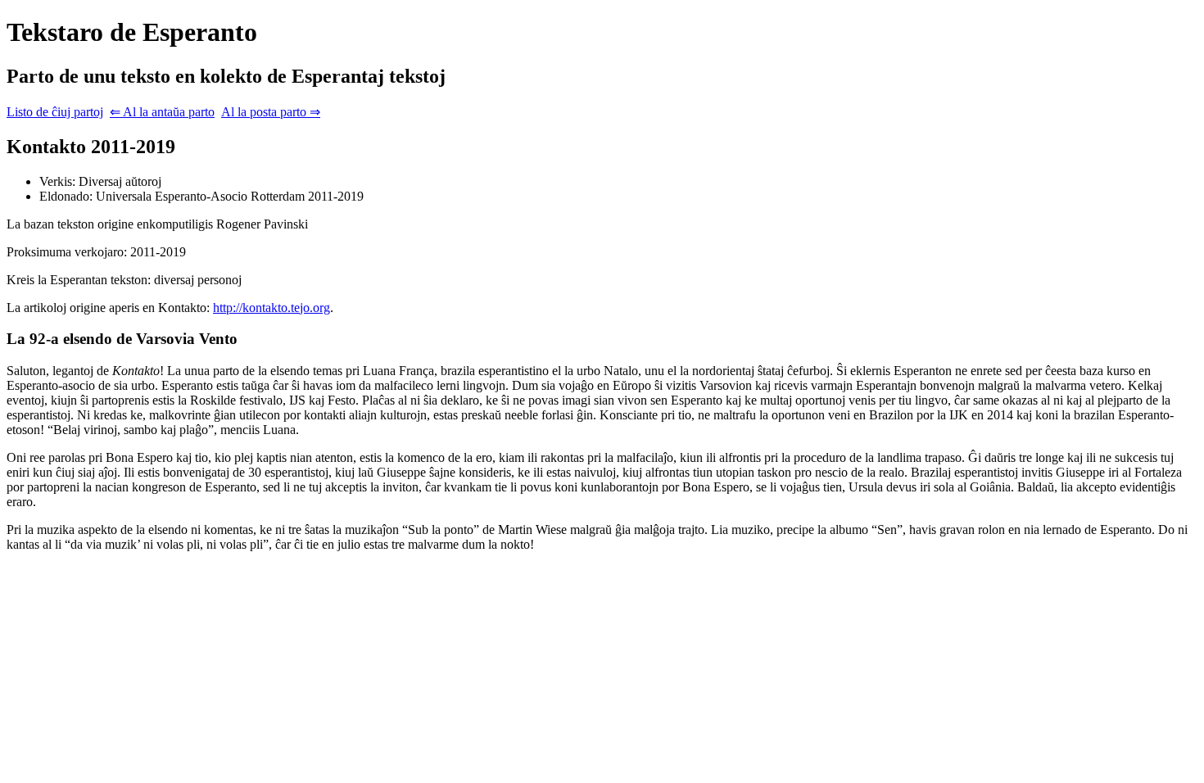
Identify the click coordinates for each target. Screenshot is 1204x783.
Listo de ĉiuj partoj (55, 112)
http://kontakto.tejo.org (271, 308)
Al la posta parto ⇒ (270, 112)
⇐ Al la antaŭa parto (162, 112)
